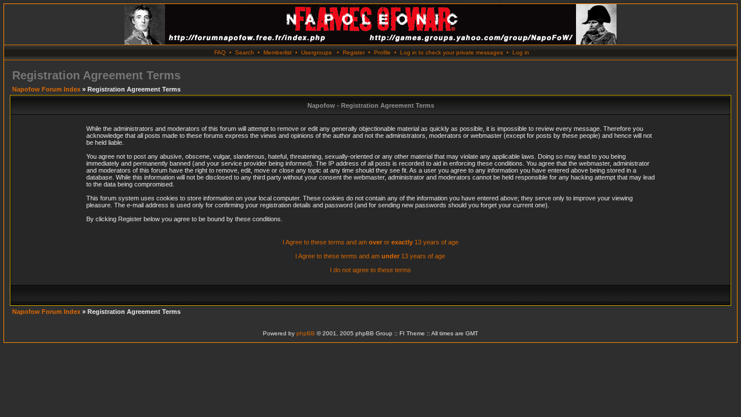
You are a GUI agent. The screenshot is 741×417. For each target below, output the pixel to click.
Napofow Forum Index (46, 89)
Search (244, 52)
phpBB (305, 333)
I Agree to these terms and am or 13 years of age (370, 242)
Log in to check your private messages (451, 52)
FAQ (220, 52)
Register (354, 52)
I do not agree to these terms (370, 269)
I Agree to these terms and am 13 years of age (370, 256)
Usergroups (316, 52)
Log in (520, 52)
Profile (382, 52)
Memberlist (277, 52)
